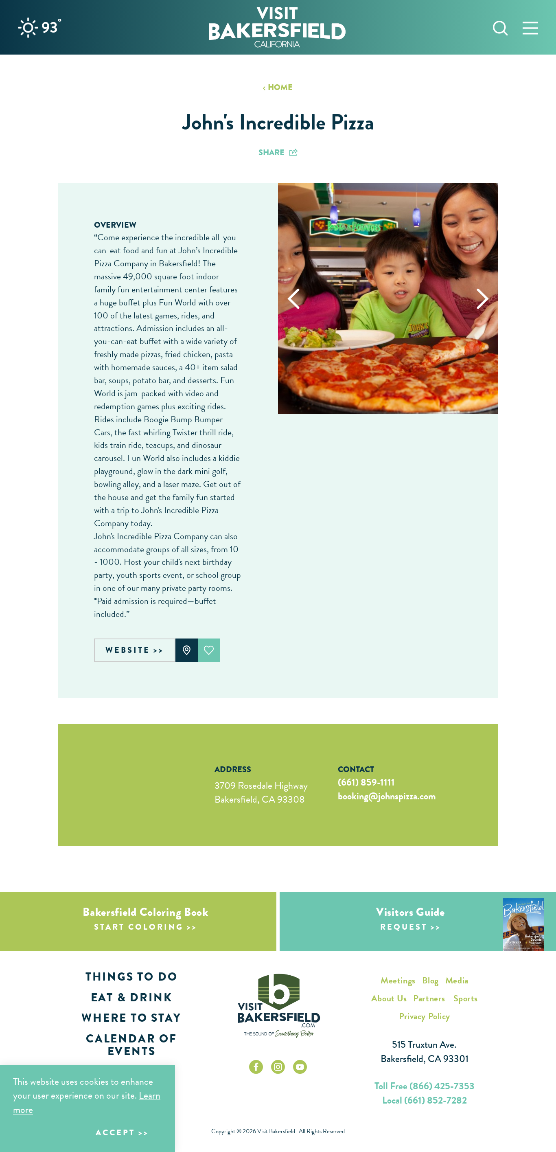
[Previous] (293, 298)
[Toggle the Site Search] (500, 27)
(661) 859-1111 (366, 782)
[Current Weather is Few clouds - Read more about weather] (28, 28)
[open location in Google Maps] (125, 785)
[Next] (482, 298)
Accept (115, 1133)
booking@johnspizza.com (387, 796)
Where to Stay (131, 1017)
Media (456, 980)
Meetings (398, 980)
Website (127, 650)
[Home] (277, 27)
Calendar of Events (131, 1045)
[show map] (186, 650)
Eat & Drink (132, 997)
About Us (389, 998)
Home (280, 87)
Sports (465, 998)
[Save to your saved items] (209, 650)
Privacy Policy (424, 1016)
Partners (429, 998)
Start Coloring (139, 927)
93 (51, 27)
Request (403, 927)
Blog (430, 980)
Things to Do (131, 976)
